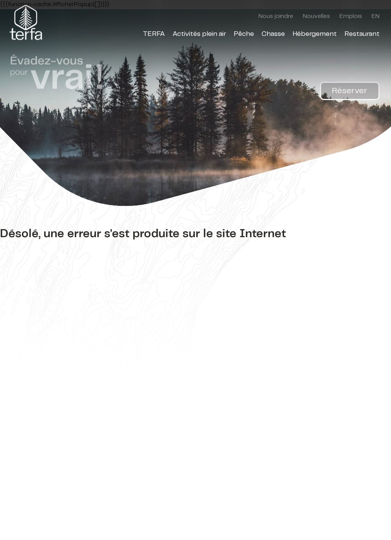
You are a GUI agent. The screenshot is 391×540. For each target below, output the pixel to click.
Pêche (244, 34)
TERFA (154, 34)
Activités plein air (199, 34)
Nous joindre (276, 16)
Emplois (350, 16)
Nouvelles (316, 16)
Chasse (273, 34)
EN (376, 16)
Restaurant (362, 34)
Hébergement (314, 34)
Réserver (349, 91)
